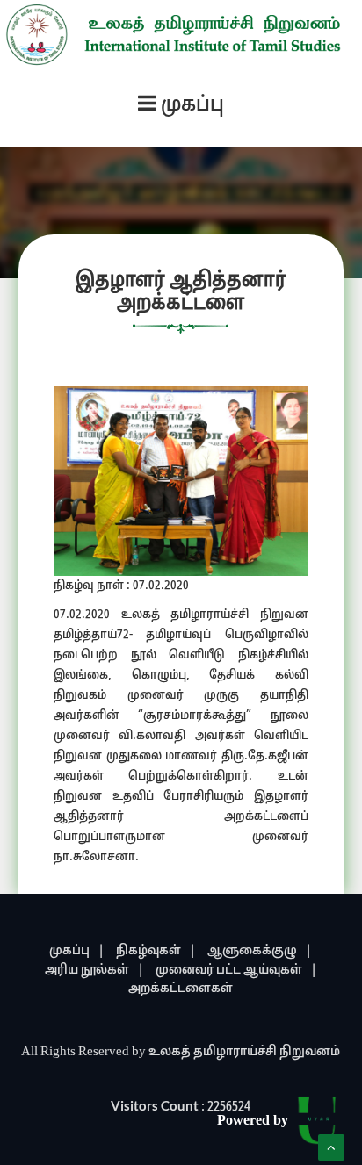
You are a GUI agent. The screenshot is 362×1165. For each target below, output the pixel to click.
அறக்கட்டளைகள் (180, 989)
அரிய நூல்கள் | (94, 970)
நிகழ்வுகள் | (156, 951)
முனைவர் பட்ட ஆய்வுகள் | (236, 970)
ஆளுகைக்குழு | (259, 951)
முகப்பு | (77, 951)
